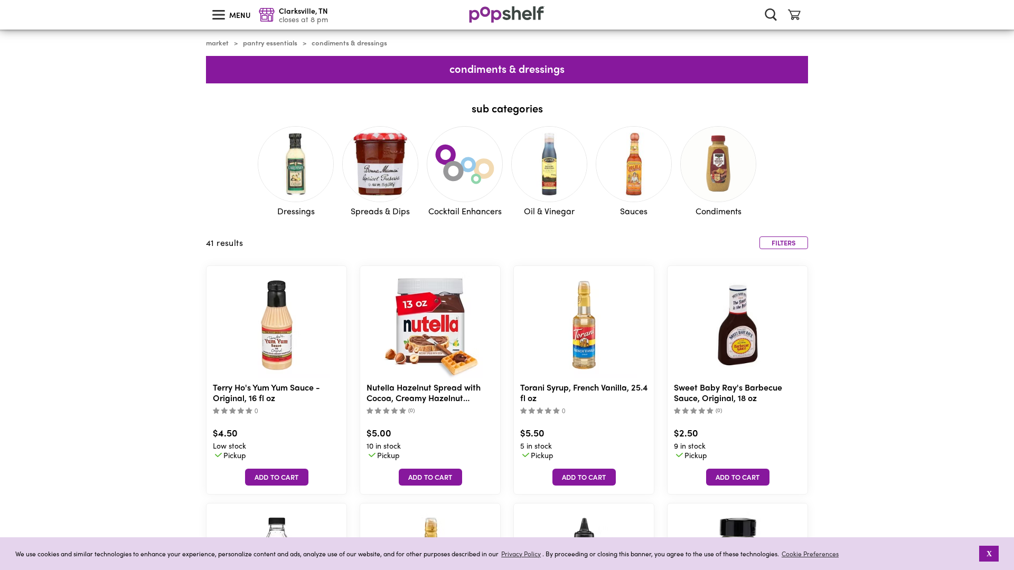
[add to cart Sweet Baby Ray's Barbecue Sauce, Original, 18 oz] (737, 477)
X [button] (989, 553)
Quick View (276, 325)
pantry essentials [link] (270, 43)
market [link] (217, 43)
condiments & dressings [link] (349, 43)
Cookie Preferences (810, 553)
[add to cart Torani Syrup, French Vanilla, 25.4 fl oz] (584, 477)
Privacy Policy (521, 553)
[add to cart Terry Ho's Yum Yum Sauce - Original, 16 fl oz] (276, 477)
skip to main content (4, 0)
